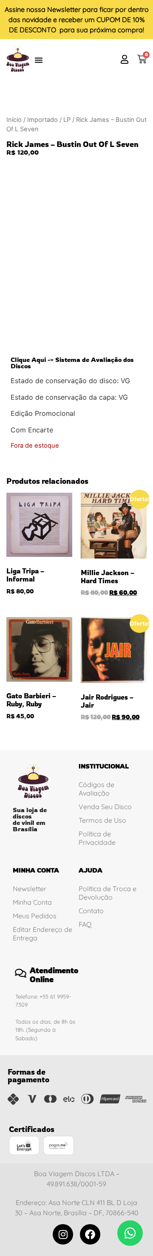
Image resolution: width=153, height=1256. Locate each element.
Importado (42, 120)
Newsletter (64, 9)
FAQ (85, 924)
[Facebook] (90, 1234)
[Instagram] (63, 1234)
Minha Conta (32, 902)
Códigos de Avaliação (96, 788)
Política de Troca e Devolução (107, 892)
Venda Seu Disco (105, 806)
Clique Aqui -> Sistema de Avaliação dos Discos (72, 363)
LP (67, 120)
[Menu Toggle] (38, 60)
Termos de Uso (102, 820)
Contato (91, 910)
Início (14, 120)
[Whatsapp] (130, 1233)
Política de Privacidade (97, 838)
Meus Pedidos (35, 916)
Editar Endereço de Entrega (42, 933)
